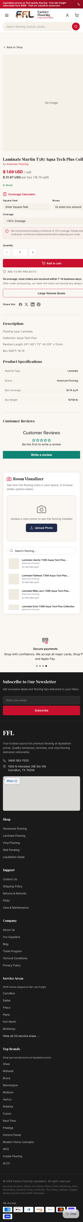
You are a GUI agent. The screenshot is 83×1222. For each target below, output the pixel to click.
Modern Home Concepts (18, 1142)
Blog (5, 944)
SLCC (6, 1163)
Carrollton (9, 993)
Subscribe (41, 710)
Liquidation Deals (14, 857)
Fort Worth (9, 1021)
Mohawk (8, 1071)
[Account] (67, 15)
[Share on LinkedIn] (33, 304)
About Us (9, 929)
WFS (6, 1149)
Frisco (6, 1007)
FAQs (6, 900)
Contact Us (10, 879)
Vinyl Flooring (11, 842)
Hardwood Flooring (15, 828)
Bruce (6, 1078)
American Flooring (17, 164)
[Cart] (76, 15)
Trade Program (12, 951)
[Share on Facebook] (20, 304)
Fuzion (7, 1113)
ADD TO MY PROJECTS (22, 271)
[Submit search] (76, 26)
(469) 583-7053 (18, 760)
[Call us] (78, 4)
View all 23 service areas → (21, 1035)
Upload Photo (44, 527)
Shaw (6, 1063)
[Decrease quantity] (7, 252)
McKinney (9, 1028)
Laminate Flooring (14, 835)
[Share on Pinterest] (39, 304)
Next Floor (9, 1120)
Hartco (7, 1099)
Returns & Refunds (14, 893)
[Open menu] (7, 15)
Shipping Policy (12, 886)
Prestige (8, 1127)
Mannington (10, 1085)
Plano (6, 1014)
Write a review (41, 455)
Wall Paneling (11, 849)
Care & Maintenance (16, 907)
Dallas (6, 1000)
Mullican (8, 1092)
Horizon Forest (12, 1134)
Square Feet (10, 200)
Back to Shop (15, 47)
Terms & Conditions (15, 958)
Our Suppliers (11, 937)
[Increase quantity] (33, 252)
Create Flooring (12, 1156)
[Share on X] (26, 304)
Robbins (8, 1106)
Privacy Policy (12, 965)
